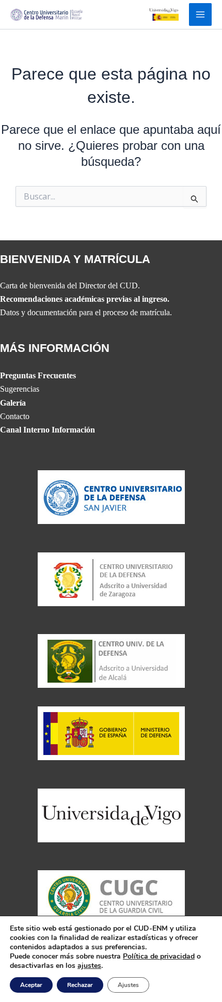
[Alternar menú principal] (200, 14)
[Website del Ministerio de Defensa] (111, 732)
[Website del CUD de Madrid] (111, 660)
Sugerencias (19, 388)
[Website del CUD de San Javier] (111, 496)
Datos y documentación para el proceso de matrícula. (86, 312)
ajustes (89, 965)
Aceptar (31, 985)
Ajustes (128, 985)
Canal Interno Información (47, 429)
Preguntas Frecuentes (38, 375)
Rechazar (80, 985)
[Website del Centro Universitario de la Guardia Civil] (111, 896)
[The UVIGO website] (111, 814)
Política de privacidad (159, 956)
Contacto (14, 416)
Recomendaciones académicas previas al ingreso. (84, 299)
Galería (13, 402)
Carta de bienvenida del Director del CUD (69, 285)
